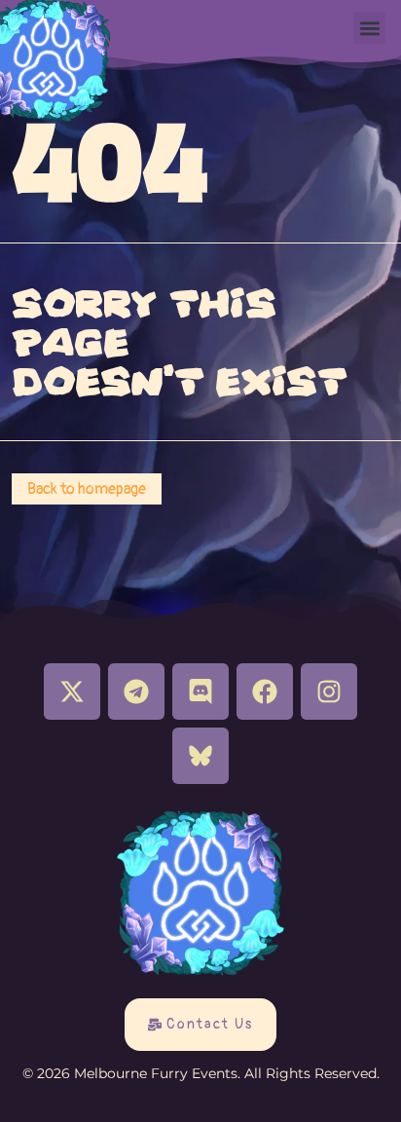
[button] (369, 28)
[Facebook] (265, 691)
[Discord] (200, 691)
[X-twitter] (72, 691)
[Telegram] (136, 691)
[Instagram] (329, 691)
